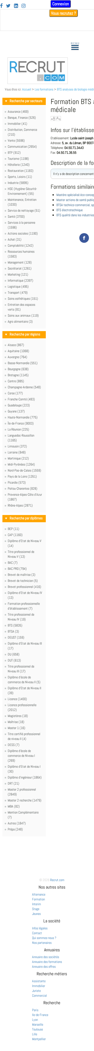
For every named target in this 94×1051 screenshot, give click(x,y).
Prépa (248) (15, 829)
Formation (38, 899)
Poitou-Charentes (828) (22, 488)
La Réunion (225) (18, 429)
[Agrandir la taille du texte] (53, 118)
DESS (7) (14, 745)
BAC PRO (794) (17, 568)
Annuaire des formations (47, 962)
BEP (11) (13, 529)
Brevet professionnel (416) (24, 587)
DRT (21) (13, 783)
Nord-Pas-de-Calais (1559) (24, 470)
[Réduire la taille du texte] (58, 118)
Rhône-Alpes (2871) (20, 505)
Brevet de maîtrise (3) (21, 574)
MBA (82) (14, 806)
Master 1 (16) (16, 728)
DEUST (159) (16, 637)
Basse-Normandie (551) (23, 363)
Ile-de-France (40, 1015)
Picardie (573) (17, 482)
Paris (35, 1010)
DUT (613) (14, 660)
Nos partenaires (42, 942)
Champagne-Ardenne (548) (24, 387)
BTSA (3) (13, 631)
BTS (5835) (15, 625)
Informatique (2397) (20, 280)
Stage (35, 909)
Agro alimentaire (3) (20, 321)
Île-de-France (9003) (21, 423)
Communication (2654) (22, 146)
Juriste (36, 990)
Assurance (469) (18, 111)
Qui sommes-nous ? (44, 938)
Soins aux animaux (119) (23, 315)
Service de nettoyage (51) (24, 210)
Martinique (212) (18, 458)
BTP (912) (14, 152)
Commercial (39, 995)
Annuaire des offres (44, 966)
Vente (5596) (16, 140)
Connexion (60, 4)
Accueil (26, 89)
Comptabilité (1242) (21, 245)
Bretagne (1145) (18, 375)
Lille (34, 1034)
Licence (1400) (17, 699)
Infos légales (39, 928)
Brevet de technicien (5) (23, 580)
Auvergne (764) (17, 357)
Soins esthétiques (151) (23, 298)
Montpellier (39, 1039)
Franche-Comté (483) (21, 399)
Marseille (37, 1024)
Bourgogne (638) (18, 369)
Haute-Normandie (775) (23, 417)
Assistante (39, 981)
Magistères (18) (18, 716)
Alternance (38, 894)
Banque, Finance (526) (22, 117)
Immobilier (38, 986)
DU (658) (14, 654)
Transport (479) (18, 292)
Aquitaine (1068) (18, 351)
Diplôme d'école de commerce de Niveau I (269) (21, 756)
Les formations (44, 89)
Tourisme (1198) (18, 158)
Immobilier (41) (17, 123)
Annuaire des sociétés (45, 957)
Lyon (35, 1019)
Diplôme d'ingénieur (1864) (25, 777)
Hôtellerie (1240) (19, 164)
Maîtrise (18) (16, 722)
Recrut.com (57, 880)
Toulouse (37, 1029)
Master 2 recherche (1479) (24, 800)
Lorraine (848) (17, 452)
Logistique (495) (18, 286)
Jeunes (36, 914)
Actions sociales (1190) (23, 233)
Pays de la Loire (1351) (22, 476)
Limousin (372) (17, 446)
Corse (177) (15, 393)
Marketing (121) (18, 274)
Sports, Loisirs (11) (20, 176)
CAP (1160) (15, 535)
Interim (36, 904)
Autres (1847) (17, 823)
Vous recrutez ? (63, 13)
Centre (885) (16, 381)
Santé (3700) (16, 216)
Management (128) (20, 262)
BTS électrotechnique (69, 210)
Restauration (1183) (21, 170)
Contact (37, 933)
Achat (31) (14, 239)
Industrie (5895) (18, 183)
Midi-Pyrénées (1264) (21, 464)
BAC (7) (13, 562)
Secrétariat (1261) (20, 268)
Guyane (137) (16, 411)
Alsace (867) (16, 345)
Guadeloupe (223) (19, 405)
